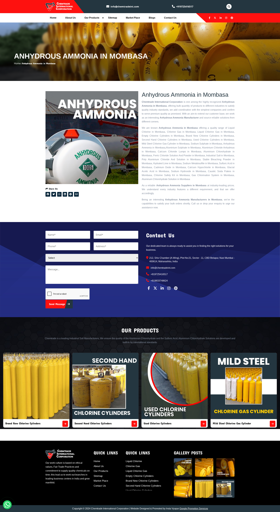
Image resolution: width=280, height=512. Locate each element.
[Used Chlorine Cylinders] (134, 424)
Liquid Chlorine (134, 461)
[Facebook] (209, 17)
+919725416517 (184, 6)
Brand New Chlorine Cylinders (142, 480)
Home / (18, 63)
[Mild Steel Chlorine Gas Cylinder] (203, 424)
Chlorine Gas (133, 466)
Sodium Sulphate (222, 423)
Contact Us (170, 18)
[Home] (59, 6)
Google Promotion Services (194, 508)
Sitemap (112, 18)
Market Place (133, 18)
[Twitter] (215, 17)
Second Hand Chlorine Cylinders (23, 423)
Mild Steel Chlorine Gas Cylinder (163, 423)
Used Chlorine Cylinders (88, 423)
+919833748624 (159, 280)
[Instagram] (226, 17)
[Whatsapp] (7, 504)
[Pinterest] (232, 17)
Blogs (152, 18)
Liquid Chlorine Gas (136, 471)
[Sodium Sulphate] (272, 424)
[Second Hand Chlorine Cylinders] (65, 424)
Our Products (91, 18)
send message (57, 304)
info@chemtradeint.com (124, 6)
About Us (70, 18)
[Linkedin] (221, 17)
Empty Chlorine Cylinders (140, 476)
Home (53, 18)
